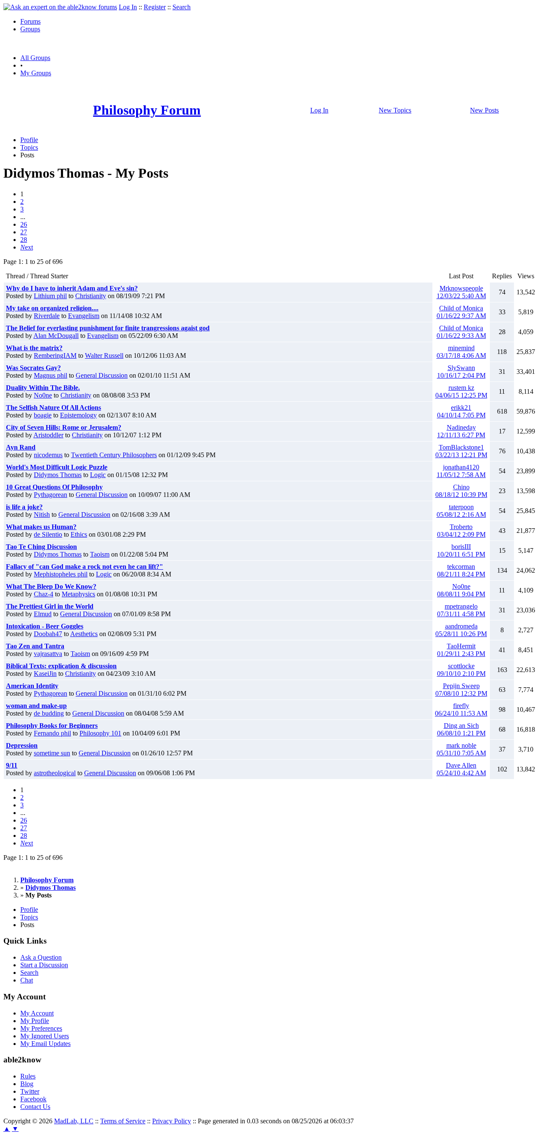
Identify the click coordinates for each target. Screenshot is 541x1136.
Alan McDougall (56, 335)
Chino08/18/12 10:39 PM (461, 490)
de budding (49, 713)
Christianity (90, 295)
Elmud (43, 613)
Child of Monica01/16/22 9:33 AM (461, 331)
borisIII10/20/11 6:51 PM (461, 550)
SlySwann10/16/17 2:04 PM (461, 371)
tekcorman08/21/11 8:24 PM (461, 570)
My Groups (35, 73)
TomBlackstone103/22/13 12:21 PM (461, 451)
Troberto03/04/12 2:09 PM (461, 530)
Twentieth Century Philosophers (114, 454)
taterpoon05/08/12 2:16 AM (461, 510)
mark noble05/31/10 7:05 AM (461, 749)
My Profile (34, 1020)
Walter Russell (104, 355)
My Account (37, 1013)
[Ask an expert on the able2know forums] (60, 7)
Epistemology (78, 415)
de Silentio (48, 534)
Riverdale (47, 315)
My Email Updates (45, 1043)
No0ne (43, 395)
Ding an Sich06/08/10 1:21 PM (461, 729)
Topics (29, 147)
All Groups (35, 57)
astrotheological (55, 773)
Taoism (99, 554)
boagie (43, 415)
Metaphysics (78, 594)
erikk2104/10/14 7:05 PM (461, 411)
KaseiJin (45, 673)
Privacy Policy (171, 1121)
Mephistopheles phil (60, 574)
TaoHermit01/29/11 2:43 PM (461, 649)
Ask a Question (41, 957)
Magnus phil (50, 375)
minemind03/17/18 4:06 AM (461, 351)
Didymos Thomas (58, 474)
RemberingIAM (55, 355)
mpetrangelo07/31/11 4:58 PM (461, 610)
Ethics (79, 534)
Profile (29, 139)
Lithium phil (50, 295)
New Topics (395, 110)
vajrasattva (48, 653)
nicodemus (48, 454)
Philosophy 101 (100, 733)
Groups (30, 29)
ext (26, 247)
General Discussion (102, 375)
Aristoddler (48, 435)
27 (23, 232)
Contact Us (35, 1106)
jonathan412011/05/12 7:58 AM (461, 471)
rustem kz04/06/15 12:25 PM (461, 391)
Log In (128, 7)
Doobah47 (48, 633)
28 (23, 239)
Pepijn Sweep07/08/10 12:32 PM (461, 689)
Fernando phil (52, 733)
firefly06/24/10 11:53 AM (461, 709)
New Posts (484, 110)
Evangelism (83, 315)
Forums (30, 21)
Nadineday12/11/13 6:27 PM (461, 431)
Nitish (42, 514)
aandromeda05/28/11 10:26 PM (461, 630)
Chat (26, 980)
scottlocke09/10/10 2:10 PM (461, 669)
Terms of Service (122, 1121)
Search (181, 7)
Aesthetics (84, 633)
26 (23, 224)
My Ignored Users (44, 1036)
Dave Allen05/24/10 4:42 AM (461, 769)
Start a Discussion (44, 965)
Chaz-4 (43, 594)
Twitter (29, 1091)
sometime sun (52, 753)
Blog (26, 1083)
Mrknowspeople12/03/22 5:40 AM (461, 292)
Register (155, 7)
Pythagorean (50, 494)
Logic (98, 474)
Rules (28, 1076)
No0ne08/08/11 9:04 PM (461, 590)
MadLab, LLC (73, 1121)
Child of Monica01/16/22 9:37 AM (461, 312)
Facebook (33, 1099)
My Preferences (41, 1028)
